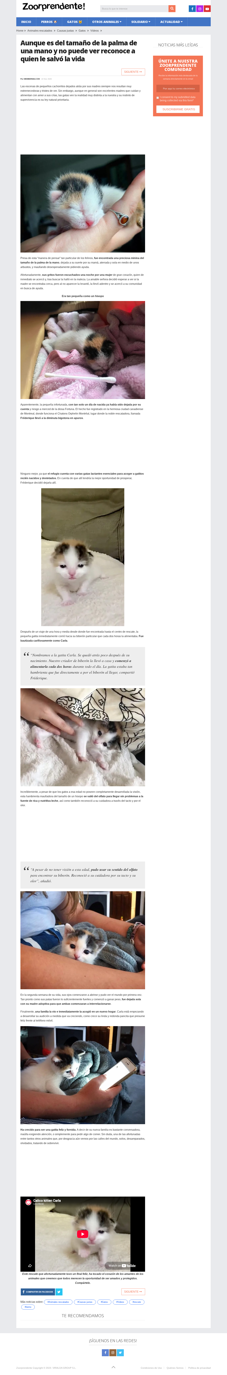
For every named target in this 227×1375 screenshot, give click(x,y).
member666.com (32, 79)
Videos (94, 30)
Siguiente (131, 71)
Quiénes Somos (175, 1368)
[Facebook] (105, 1352)
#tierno (28, 1307)
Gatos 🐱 (74, 22)
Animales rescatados (39, 30)
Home (19, 30)
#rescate (137, 1302)
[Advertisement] (82, 128)
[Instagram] (112, 1352)
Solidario (139, 22)
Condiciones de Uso (151, 1368)
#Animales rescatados (58, 1302)
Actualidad (170, 22)
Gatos (82, 30)
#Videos (120, 1302)
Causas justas (65, 30)
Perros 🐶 (49, 22)
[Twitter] (120, 1352)
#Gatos (104, 1302)
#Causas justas (84, 1302)
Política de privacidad (199, 1368)
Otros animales (105, 22)
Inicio (26, 22)
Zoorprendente (24, 1368)
